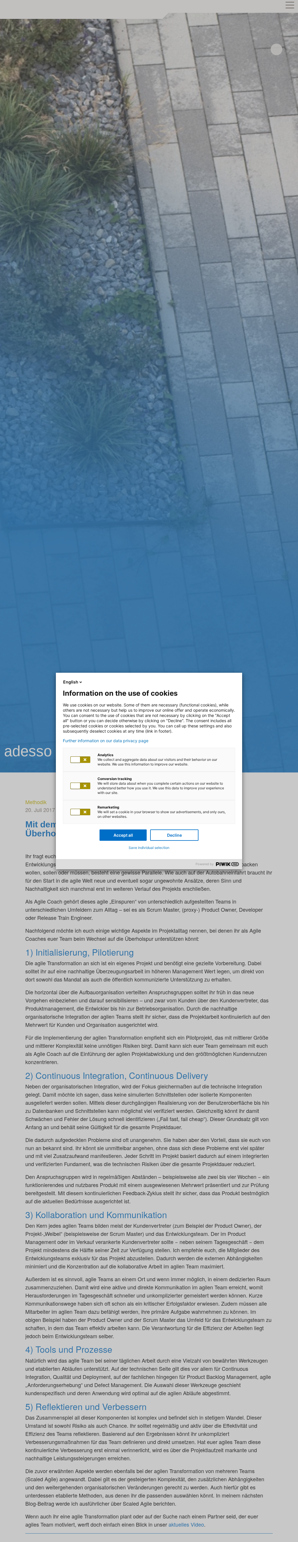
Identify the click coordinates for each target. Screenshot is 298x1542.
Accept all (123, 835)
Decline (174, 835)
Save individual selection (149, 847)
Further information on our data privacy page (105, 740)
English (70, 681)
